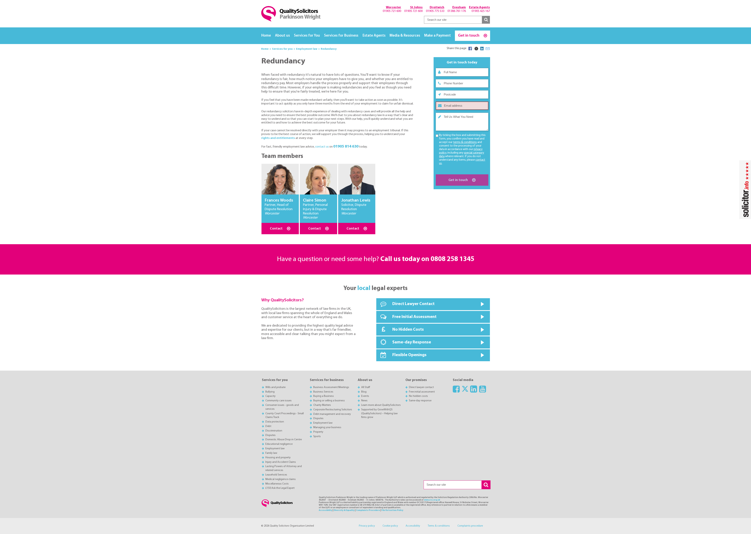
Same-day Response (411, 342)
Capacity (270, 396)
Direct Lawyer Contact (413, 304)
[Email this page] (488, 48)
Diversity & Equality (344, 510)
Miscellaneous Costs (277, 483)
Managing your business (327, 427)
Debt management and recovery (332, 414)
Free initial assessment (422, 391)
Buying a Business (323, 396)
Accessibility (325, 510)
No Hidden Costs (408, 330)
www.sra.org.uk (432, 500)
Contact (276, 229)
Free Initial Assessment (414, 317)
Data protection (274, 421)
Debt (268, 426)
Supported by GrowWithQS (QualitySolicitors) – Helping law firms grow (379, 413)
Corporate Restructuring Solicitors (332, 409)
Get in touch (469, 35)
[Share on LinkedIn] (482, 48)
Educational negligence (279, 444)
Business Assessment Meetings (331, 387)
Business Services (323, 391)
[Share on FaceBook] (470, 48)
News (364, 400)
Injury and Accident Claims (280, 462)
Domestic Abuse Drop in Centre (283, 439)
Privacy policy (367, 525)
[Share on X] (476, 48)
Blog (364, 391)
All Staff (365, 387)
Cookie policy (390, 525)
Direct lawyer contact (421, 387)
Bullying (270, 391)
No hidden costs (418, 396)
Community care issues (278, 400)
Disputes (270, 435)
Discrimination (273, 430)
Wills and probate (275, 387)
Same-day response (420, 400)
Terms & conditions (439, 525)
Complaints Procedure (368, 510)
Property (318, 431)
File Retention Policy (392, 510)
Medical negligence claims (280, 479)
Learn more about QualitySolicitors (381, 405)
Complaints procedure (470, 525)
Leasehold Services (276, 474)
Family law (271, 453)
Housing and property (278, 457)
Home (266, 36)
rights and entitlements (278, 138)
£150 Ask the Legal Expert (280, 488)
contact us (322, 146)
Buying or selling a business (329, 400)
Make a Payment (437, 36)
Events (365, 396)
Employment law (275, 448)
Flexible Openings (409, 355)
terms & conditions (465, 142)
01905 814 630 (345, 146)
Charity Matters (322, 405)
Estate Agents (374, 36)
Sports (317, 436)
